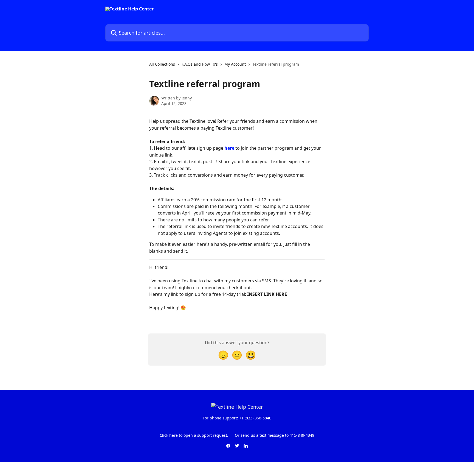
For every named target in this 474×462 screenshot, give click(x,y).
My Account (235, 64)
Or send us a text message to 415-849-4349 (274, 435)
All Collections (162, 64)
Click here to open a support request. (194, 435)
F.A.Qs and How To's (200, 64)
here (229, 148)
